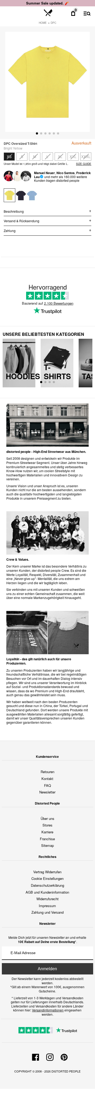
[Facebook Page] (35, 1056)
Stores (47, 825)
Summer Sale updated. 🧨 (47, 3)
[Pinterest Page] (64, 1056)
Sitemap (47, 845)
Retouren (47, 771)
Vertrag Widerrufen (47, 871)
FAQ (47, 785)
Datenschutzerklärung (47, 885)
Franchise (47, 838)
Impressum (47, 905)
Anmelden (47, 969)
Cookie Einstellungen (47, 878)
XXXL (85, 156)
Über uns (47, 818)
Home (43, 23)
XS (9, 156)
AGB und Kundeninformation (47, 892)
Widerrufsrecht (47, 898)
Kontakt (47, 778)
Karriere (47, 831)
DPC (53, 23)
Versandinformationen (48, 1010)
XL (60, 156)
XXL (73, 156)
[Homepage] (48, 13)
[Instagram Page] (50, 1056)
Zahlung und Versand (47, 912)
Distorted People (65, 1071)
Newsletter (47, 792)
